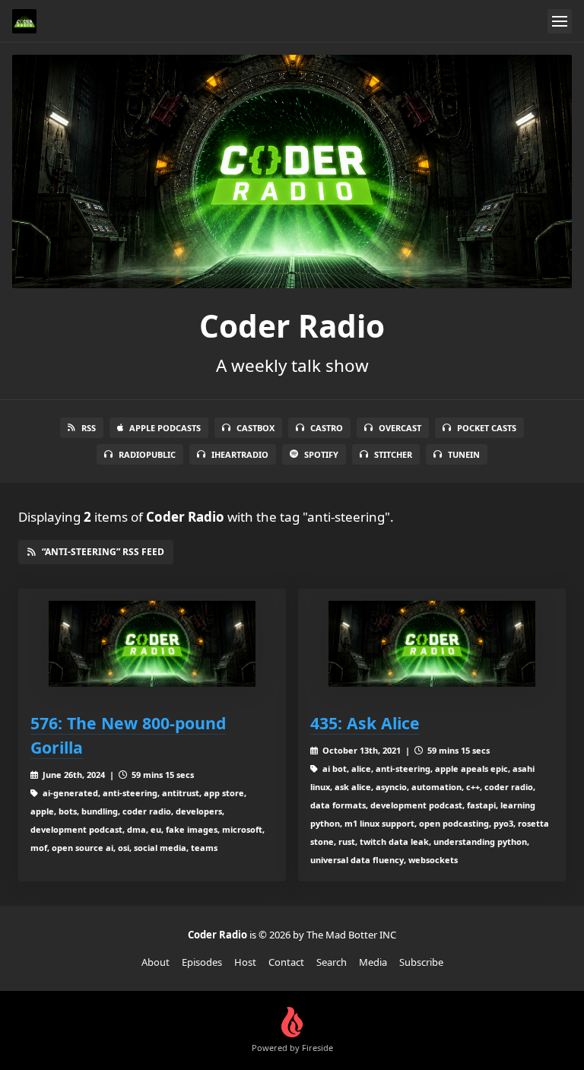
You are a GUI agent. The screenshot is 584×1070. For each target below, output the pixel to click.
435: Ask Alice (365, 723)
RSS (88, 427)
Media (373, 962)
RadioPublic (147, 454)
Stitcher (393, 454)
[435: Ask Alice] (432, 644)
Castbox (255, 427)
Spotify (321, 454)
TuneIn (464, 454)
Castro (326, 427)
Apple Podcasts (165, 427)
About (155, 962)
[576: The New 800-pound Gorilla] (152, 644)
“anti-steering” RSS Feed (103, 551)
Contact (286, 962)
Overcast (400, 427)
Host (245, 962)
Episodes (202, 962)
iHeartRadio (239, 454)
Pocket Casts (486, 427)
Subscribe (421, 962)
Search (331, 962)
